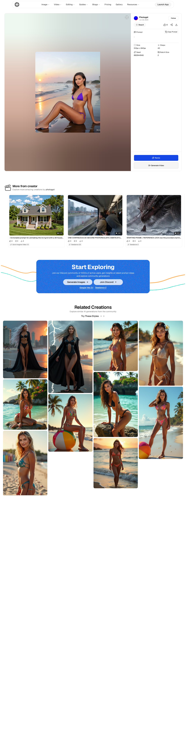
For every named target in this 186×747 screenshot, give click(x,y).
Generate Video (157, 165)
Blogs (95, 4)
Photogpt (143, 17)
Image (44, 4)
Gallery (119, 4)
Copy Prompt (172, 32)
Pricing (108, 4)
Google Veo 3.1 (86, 287)
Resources (132, 4)
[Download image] (176, 25)
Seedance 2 (100, 287)
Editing (69, 4)
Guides (82, 4)
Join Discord (106, 282)
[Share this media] (172, 25)
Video (56, 4)
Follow (173, 18)
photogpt (50, 189)
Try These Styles (90, 316)
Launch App (163, 4)
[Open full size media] (127, 17)
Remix (157, 158)
